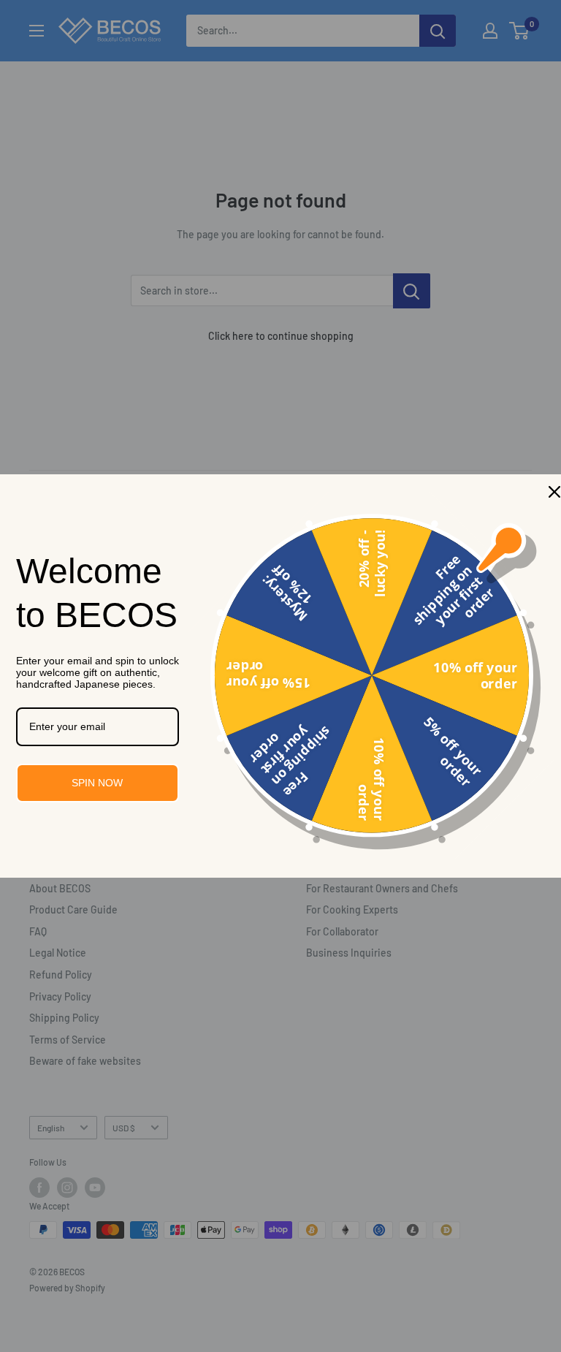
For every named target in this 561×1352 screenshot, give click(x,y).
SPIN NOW (97, 783)
